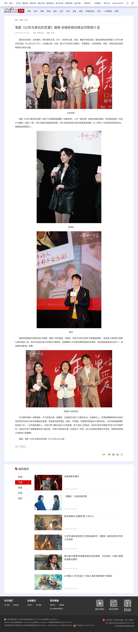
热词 (99, 11)
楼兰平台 (107, 3)
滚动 (35, 11)
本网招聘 (15, 605)
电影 (42, 11)
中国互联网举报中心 (13, 619)
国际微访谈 (50, 3)
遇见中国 (77, 3)
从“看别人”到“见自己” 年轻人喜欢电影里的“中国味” (88, 576)
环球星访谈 (90, 11)
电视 (48, 11)
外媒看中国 (68, 3)
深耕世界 (87, 3)
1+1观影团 (108, 11)
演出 (55, 11)
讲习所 (18, 3)
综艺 (61, 11)
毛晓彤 (38, 40)
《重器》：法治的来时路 (75, 496)
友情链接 (61, 605)
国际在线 (40, 33)
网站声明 (52, 605)
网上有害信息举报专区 (56, 609)
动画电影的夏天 (71, 476)
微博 (116, 11)
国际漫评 (25, 3)
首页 (5, 3)
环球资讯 (29, 605)
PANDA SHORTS (118, 3)
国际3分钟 (41, 3)
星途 (74, 11)
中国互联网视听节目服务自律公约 (14, 625)
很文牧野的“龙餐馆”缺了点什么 (79, 516)
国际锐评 (33, 3)
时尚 (68, 11)
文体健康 (97, 3)
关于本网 (6, 605)
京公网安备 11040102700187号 (84, 625)
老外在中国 (59, 3)
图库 (81, 11)
